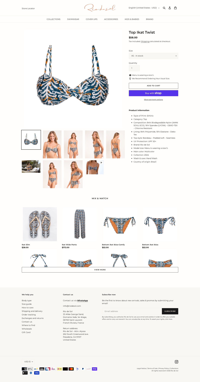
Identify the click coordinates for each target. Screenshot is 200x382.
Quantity (133, 63)
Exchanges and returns (33, 318)
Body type (26, 300)
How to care (27, 307)
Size (131, 51)
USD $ (27, 361)
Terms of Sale (152, 368)
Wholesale (27, 329)
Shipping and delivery (32, 311)
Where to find (28, 325)
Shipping (145, 41)
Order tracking (29, 314)
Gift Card (26, 332)
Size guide (27, 304)
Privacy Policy (164, 368)
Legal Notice (141, 368)
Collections (174, 368)
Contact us (27, 322)
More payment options (153, 99)
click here (168, 319)
